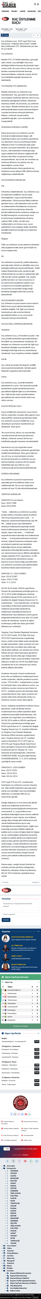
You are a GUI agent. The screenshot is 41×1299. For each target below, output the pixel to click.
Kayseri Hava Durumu (31, 1121)
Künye (9, 1266)
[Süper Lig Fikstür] (38, 1033)
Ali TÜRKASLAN (16, 945)
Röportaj (10, 1258)
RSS (7, 1149)
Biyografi (10, 1261)
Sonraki (35, 882)
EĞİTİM (13, 1188)
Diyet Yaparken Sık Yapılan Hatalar (23, 940)
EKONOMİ (32, 11)
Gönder (6, 920)
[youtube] (25, 1161)
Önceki (5, 882)
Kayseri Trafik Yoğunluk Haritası (30, 1129)
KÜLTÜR (13, 1181)
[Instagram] (18, 1114)
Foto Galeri (11, 1246)
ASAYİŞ (22, 11)
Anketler (10, 1263)
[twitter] (13, 1161)
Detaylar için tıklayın (20, 1026)
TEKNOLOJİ (15, 1203)
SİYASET (14, 11)
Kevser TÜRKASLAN (18, 964)
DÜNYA (13, 1186)
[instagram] (19, 1161)
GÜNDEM (5, 11)
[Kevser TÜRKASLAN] (6, 967)
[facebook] (7, 1161)
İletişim (13, 1208)
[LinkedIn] (22, 1114)
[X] (15, 1114)
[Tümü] (38, 931)
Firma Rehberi (12, 1253)
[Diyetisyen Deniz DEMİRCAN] (6, 938)
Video (9, 1248)
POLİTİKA (14, 1196)
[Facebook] (11, 1114)
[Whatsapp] (29, 1114)
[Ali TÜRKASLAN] (6, 948)
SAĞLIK (13, 1198)
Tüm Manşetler (28, 1135)
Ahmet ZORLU (16, 956)
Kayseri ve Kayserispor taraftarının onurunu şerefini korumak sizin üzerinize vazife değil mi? (23, 949)
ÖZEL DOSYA (15, 1193)
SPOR (12, 1201)
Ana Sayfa (11, 1166)
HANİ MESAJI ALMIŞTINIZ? (21, 959)
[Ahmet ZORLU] (6, 957)
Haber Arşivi (28, 1140)
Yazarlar (10, 1251)
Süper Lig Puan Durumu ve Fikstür (23, 1283)
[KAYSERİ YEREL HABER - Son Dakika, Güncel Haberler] (8, 4)
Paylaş (6, 35)
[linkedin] (37, 1161)
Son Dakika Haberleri (10, 1140)
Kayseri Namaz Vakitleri (11, 1128)
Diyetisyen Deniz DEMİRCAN (22, 937)
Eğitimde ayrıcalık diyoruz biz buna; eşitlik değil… (24, 968)
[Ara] (35, 4)
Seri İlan (10, 1256)
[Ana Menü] (38, 4)
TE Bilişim (25, 1155)
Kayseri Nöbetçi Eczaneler (7, 1122)
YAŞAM (13, 1206)
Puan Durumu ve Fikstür (11, 1135)
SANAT (13, 1183)
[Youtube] (26, 1114)
